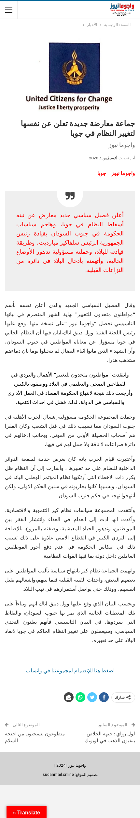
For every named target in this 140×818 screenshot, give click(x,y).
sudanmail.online (58, 774)
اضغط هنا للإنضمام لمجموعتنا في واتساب (70, 670)
